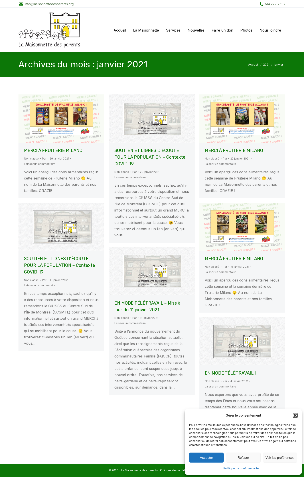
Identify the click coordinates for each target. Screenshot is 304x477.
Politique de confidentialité (241, 468)
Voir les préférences (279, 457)
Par (44, 158)
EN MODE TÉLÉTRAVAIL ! (230, 373)
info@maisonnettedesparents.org (49, 4)
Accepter (206, 457)
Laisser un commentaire (39, 164)
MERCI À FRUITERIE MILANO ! (54, 150)
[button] (295, 415)
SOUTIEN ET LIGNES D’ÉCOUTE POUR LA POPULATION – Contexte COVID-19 (149, 157)
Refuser (243, 457)
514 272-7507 (275, 4)
